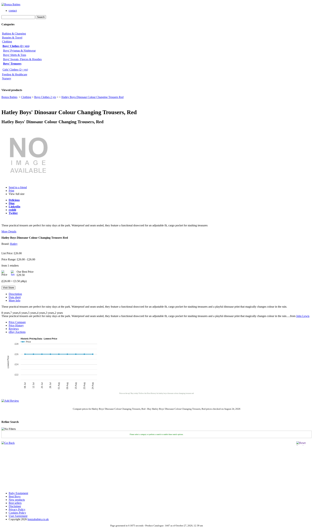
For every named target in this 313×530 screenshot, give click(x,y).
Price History (16, 325)
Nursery (6, 78)
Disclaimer (15, 506)
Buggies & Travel (12, 37)
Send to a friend (18, 187)
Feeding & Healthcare (14, 74)
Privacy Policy (17, 509)
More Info (14, 300)
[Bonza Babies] (10, 4)
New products (17, 499)
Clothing (7, 41)
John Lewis (302, 316)
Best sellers (15, 502)
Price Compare (17, 322)
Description (15, 293)
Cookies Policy (17, 512)
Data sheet (15, 297)
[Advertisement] (12, 466)
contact (13, 10)
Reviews (14, 328)
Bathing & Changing (14, 33)
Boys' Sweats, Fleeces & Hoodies (22, 59)
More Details (8, 231)
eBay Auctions (17, 331)
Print (11, 190)
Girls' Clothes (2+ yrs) (15, 69)
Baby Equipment (18, 493)
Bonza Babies (9, 97)
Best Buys (14, 496)
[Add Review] (10, 400)
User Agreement (18, 516)
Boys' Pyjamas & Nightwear (19, 50)
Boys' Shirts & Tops (14, 54)
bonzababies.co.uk (38, 519)
